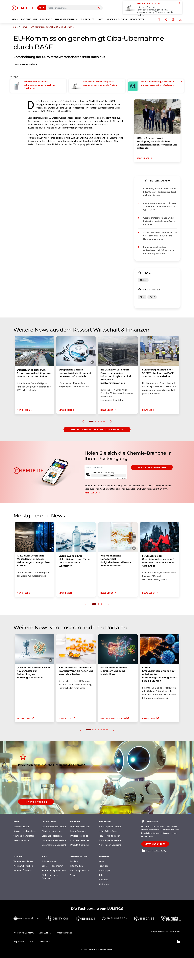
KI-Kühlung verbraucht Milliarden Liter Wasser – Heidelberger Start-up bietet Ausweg (160, 192)
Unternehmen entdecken (54, 826)
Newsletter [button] (137, 19)
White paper (105, 870)
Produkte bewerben (79, 840)
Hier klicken (109, 475)
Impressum (19, 941)
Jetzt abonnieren (155, 844)
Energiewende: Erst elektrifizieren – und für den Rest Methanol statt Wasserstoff (160, 206)
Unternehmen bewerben (54, 840)
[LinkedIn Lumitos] (179, 941)
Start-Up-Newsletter (23, 835)
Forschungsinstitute (80, 870)
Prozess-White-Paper (109, 835)
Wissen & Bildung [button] (117, 19)
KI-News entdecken (36, 801)
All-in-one (104, 884)
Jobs (101, 875)
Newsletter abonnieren (152, 467)
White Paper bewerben (110, 840)
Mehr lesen (91, 492)
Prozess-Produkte (79, 835)
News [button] (15, 19)
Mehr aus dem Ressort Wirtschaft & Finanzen (97, 429)
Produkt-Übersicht (79, 844)
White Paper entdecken (110, 826)
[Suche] (100, 8)
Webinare (103, 879)
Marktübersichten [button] (66, 19)
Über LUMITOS (45, 932)
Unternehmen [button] (29, 19)
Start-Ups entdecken (52, 831)
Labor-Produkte (78, 831)
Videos (73, 875)
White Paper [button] (87, 19)
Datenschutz (45, 941)
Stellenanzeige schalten (54, 870)
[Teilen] (166, 19)
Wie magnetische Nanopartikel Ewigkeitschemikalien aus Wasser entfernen (159, 221)
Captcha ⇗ (120, 478)
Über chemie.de (64, 932)
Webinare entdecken (23, 861)
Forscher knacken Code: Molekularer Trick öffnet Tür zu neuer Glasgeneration (158, 250)
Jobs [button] (101, 19)
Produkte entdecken (80, 826)
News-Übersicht (21, 840)
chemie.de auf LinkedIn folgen (156, 851)
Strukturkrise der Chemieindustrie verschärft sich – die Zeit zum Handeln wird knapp (160, 235)
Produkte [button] (46, 19)
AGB (32, 941)
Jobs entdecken (49, 861)
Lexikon (74, 861)
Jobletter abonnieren (52, 865)
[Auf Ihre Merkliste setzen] (159, 19)
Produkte (103, 865)
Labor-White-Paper (108, 831)
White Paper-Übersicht (110, 844)
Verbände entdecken (52, 835)
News (101, 861)
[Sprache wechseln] (173, 19)
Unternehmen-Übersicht (54, 844)
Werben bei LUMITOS (23, 932)
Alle (40, 8)
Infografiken (76, 865)
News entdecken (21, 826)
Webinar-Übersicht (22, 870)
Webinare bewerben (23, 865)
